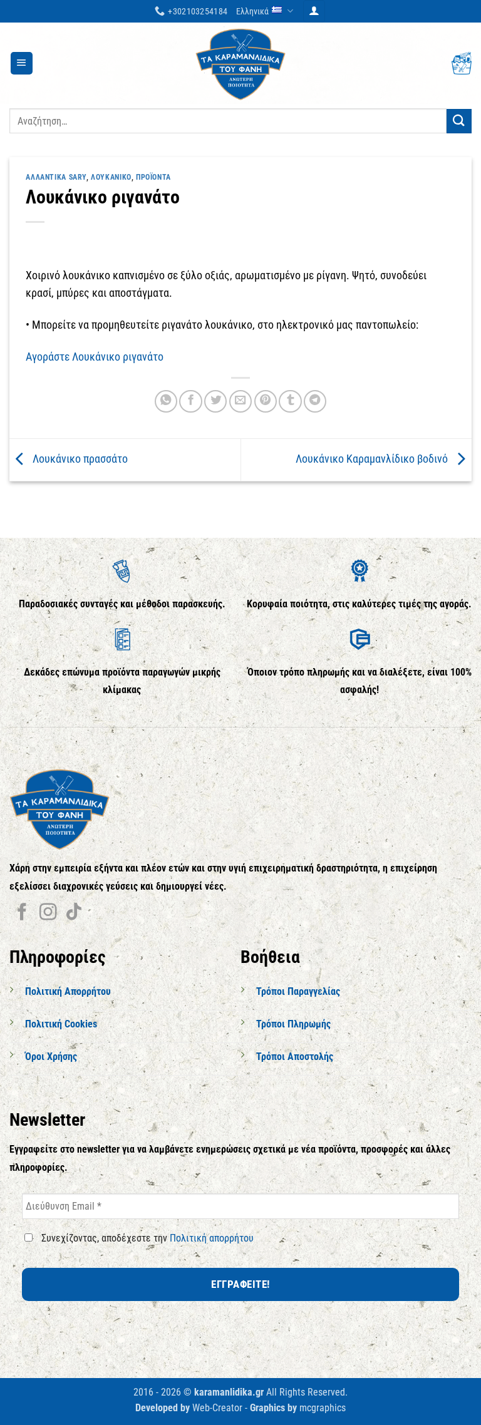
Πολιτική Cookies (61, 1024)
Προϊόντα (153, 177)
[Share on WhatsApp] (166, 401)
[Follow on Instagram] (47, 913)
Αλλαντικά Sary (56, 177)
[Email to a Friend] (240, 401)
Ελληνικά (252, 11)
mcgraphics (322, 1408)
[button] (314, 11)
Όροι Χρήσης (51, 1056)
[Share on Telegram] (315, 401)
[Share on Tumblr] (290, 401)
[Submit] (459, 121)
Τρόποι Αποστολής (294, 1056)
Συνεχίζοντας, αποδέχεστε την (146, 1238)
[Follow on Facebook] (22, 913)
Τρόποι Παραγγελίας (298, 991)
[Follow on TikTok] (73, 913)
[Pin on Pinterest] (265, 401)
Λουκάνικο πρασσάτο (79, 459)
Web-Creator (217, 1408)
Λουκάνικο (111, 177)
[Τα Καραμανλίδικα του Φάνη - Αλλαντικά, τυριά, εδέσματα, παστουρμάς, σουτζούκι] (240, 63)
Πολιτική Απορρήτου (68, 991)
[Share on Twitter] (215, 401)
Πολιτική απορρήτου (212, 1238)
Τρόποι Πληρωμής (293, 1024)
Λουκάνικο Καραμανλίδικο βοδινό (373, 459)
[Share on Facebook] (190, 401)
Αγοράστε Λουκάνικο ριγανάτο (94, 357)
